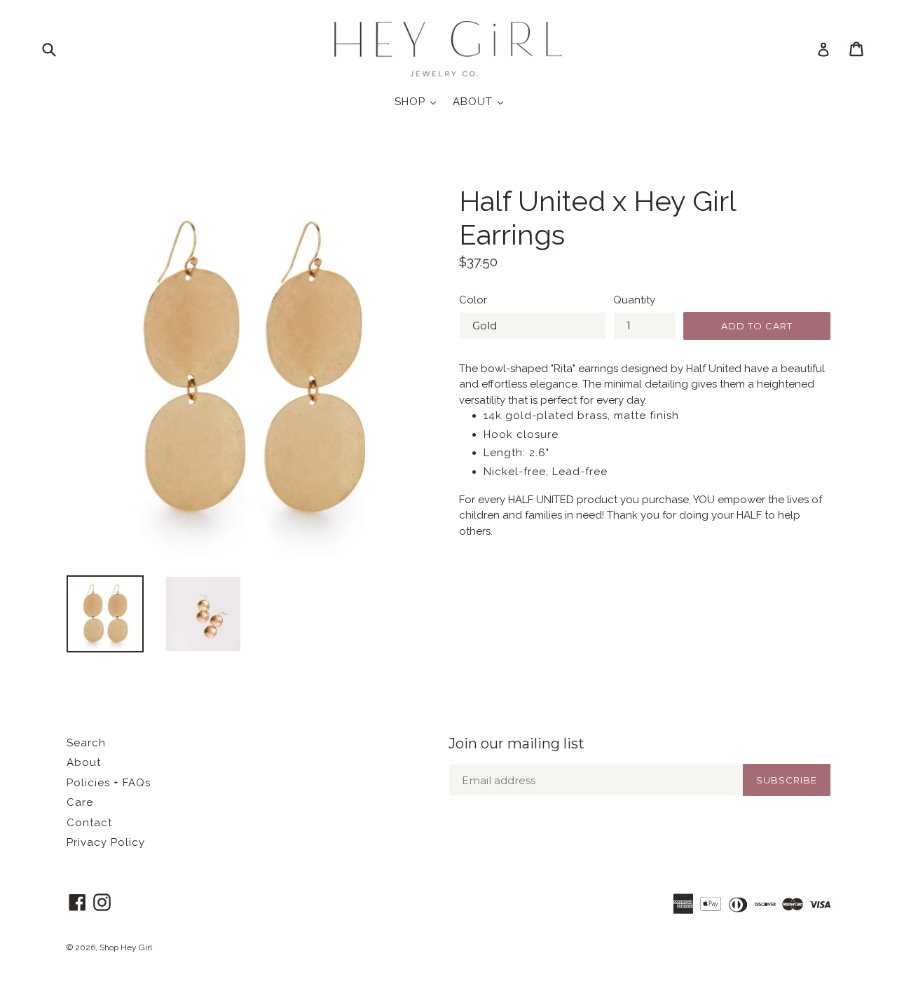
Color (473, 300)
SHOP (419, 101)
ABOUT (481, 101)
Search (86, 743)
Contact (89, 822)
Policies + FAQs (109, 782)
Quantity (634, 300)
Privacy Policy (106, 842)
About (84, 762)
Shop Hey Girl (126, 947)
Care (80, 802)
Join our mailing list (516, 743)
